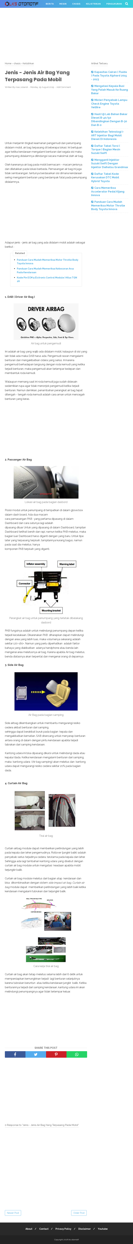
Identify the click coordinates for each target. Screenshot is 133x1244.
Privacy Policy (63, 1229)
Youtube (103, 1229)
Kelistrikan (93, 4)
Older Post (79, 1213)
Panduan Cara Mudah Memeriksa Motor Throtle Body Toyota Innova (47, 262)
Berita (50, 4)
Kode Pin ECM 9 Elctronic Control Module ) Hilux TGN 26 (47, 279)
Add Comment (63, 87)
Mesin (63, 4)
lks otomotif (74, 1239)
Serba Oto (30, 12)
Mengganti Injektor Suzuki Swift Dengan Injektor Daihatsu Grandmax (109, 163)
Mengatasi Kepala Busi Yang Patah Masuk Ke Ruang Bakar (109, 89)
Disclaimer (84, 1229)
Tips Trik (13, 12)
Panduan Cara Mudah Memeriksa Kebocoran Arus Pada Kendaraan (45, 270)
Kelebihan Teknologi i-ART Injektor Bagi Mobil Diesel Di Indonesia (107, 135)
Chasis (76, 4)
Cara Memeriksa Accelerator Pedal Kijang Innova (107, 191)
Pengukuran (114, 4)
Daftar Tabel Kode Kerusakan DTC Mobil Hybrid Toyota (105, 177)
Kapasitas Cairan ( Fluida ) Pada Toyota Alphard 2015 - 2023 (109, 75)
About (28, 1229)
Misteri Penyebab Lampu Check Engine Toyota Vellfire (109, 103)
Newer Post (13, 1213)
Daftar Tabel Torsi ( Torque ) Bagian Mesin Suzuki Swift (105, 149)
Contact (43, 1229)
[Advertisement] (66, 34)
